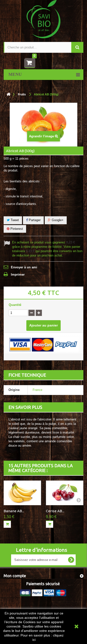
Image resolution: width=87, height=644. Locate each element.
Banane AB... (14, 511)
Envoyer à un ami (24, 267)
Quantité (15, 305)
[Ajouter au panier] (7, 524)
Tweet (14, 220)
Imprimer (18, 274)
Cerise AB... (55, 511)
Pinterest (16, 229)
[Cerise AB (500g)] (64, 493)
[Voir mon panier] (29, 63)
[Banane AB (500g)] (22, 493)
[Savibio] (43, 19)
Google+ (57, 220)
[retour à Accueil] (8, 95)
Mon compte (15, 576)
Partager (34, 220)
